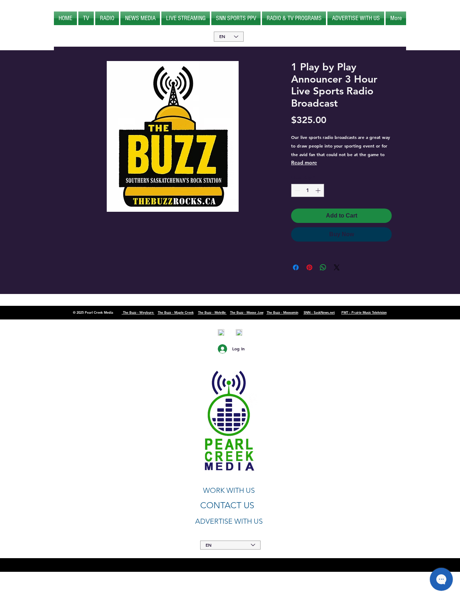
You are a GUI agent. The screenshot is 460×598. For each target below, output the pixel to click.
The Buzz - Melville (212, 312)
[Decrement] (296, 190)
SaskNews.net (324, 312)
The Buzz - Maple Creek (176, 312)
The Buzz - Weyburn (138, 312)
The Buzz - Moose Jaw (246, 312)
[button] (86, 18)
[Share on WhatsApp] (323, 267)
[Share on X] (336, 267)
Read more (304, 162)
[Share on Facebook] (295, 267)
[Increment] (318, 190)
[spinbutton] (307, 190)
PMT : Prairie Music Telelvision (364, 312)
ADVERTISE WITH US (229, 521)
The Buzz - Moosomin (282, 312)
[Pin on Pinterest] (309, 267)
